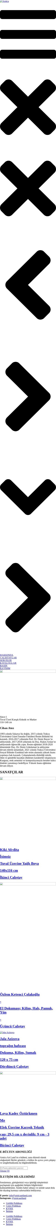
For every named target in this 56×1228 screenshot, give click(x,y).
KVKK (9, 1208)
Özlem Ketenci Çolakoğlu (20, 994)
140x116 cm (9, 870)
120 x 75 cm (9, 1059)
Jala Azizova (9, 1039)
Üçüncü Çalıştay (12, 1026)
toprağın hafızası (13, 1046)
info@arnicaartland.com (20, 1195)
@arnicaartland (19, 1198)
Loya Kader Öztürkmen (18, 1113)
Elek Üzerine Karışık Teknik (22, 1127)
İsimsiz (5, 856)
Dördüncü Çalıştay (14, 1066)
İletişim (9, 1211)
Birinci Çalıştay (12, 1145)
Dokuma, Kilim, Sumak (18, 1052)
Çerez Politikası (13, 1206)
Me (2, 1120)
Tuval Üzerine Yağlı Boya (19, 863)
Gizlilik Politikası (14, 1203)
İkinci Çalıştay (11, 877)
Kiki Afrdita (9, 850)
